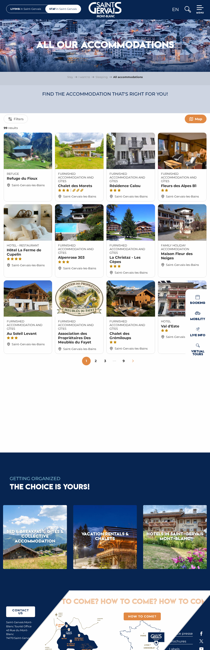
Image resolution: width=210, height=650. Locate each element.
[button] (187, 10)
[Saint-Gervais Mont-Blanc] (105, 9)
